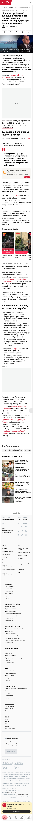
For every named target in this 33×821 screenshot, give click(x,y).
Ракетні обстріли (10, 606)
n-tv (17, 196)
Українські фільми (10, 673)
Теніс (6, 724)
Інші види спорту (10, 728)
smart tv (7, 767)
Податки (7, 660)
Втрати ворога (9, 620)
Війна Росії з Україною (12, 604)
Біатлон (7, 726)
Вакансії (20, 561)
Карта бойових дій (10, 609)
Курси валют (8, 653)
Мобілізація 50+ (9, 631)
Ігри (19, 572)
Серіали (7, 680)
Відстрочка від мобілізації (12, 638)
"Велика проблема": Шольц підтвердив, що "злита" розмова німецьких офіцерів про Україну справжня (24, 7)
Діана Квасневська (11, 26)
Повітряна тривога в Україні (13, 613)
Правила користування (8, 562)
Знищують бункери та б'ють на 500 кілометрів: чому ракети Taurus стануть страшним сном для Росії (16, 124)
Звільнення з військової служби (14, 629)
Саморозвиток (9, 695)
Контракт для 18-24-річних (12, 636)
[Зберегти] (28, 31)
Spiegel (15, 349)
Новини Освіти (10, 686)
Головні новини (9, 586)
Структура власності (23, 564)
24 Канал (4, 7)
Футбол (7, 721)
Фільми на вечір (9, 675)
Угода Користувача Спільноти (23, 549)
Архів (19, 566)
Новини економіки (11, 648)
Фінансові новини (10, 655)
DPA (29, 139)
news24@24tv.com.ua (8, 519)
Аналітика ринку (10, 706)
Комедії (7, 678)
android (7, 763)
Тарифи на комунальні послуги (14, 658)
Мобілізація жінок (10, 633)
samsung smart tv (19, 767)
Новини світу (12, 7)
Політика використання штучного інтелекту (8, 570)
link (18, 526)
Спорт (7, 717)
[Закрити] (29, 804)
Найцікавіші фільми (11, 671)
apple (19, 763)
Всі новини (8, 584)
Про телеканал (6, 554)
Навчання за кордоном (11, 698)
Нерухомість (9, 704)
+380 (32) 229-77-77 (12, 792)
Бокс (6, 719)
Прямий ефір (9, 591)
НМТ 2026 (7, 693)
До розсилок (11, 751)
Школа (7, 691)
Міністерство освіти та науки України (16, 688)
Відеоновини (9, 593)
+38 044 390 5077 (22, 519)
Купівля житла (9, 708)
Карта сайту (21, 569)
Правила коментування (24, 552)
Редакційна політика (7, 551)
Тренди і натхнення (10, 711)
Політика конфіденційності (7, 566)
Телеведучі (5, 557)
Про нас (4, 545)
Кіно (6, 668)
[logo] (8, 2)
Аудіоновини (8, 596)
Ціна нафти (8, 651)
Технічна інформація (23, 555)
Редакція (4, 548)
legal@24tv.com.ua (23, 794)
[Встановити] (16, 808)
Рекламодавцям (6, 560)
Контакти (20, 558)
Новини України (9, 589)
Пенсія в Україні (9, 662)
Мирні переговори (10, 611)
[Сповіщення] (31, 2)
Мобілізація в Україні (12, 626)
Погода (7, 598)
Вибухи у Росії (9, 618)
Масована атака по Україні (13, 616)
